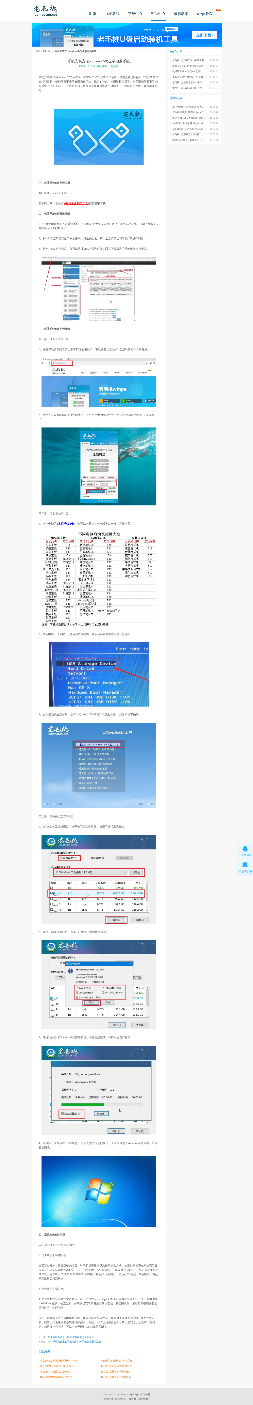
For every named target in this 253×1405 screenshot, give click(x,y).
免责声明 (108, 1399)
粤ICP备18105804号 (140, 1394)
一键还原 (131, 1399)
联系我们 (120, 1399)
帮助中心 (158, 14)
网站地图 (143, 1399)
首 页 (92, 14)
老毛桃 (45, 10)
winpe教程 (205, 14)
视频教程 (112, 14)
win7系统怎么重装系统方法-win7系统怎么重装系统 (74, 1341)
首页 (38, 51)
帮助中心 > (49, 51)
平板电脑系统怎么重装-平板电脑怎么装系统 (71, 1337)
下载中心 (135, 14)
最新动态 (181, 14)
